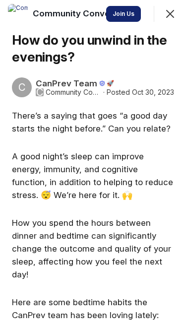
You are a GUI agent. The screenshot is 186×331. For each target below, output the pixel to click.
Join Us (123, 13)
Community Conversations (73, 92)
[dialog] (93, 165)
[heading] (89, 13)
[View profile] (18, 14)
